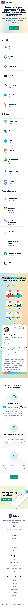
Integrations (14, 571)
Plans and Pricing (14, 562)
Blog (14, 544)
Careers (14, 550)
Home (14, 538)
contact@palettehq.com (14, 529)
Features (14, 559)
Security (14, 586)
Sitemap (14, 595)
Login (14, 541)
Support (14, 580)
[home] (6, 2)
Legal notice (14, 589)
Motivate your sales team (14, 568)
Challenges (14, 565)
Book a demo (14, 28)
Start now (14, 477)
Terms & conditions (14, 592)
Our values (14, 547)
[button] (25, 2)
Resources (14, 583)
